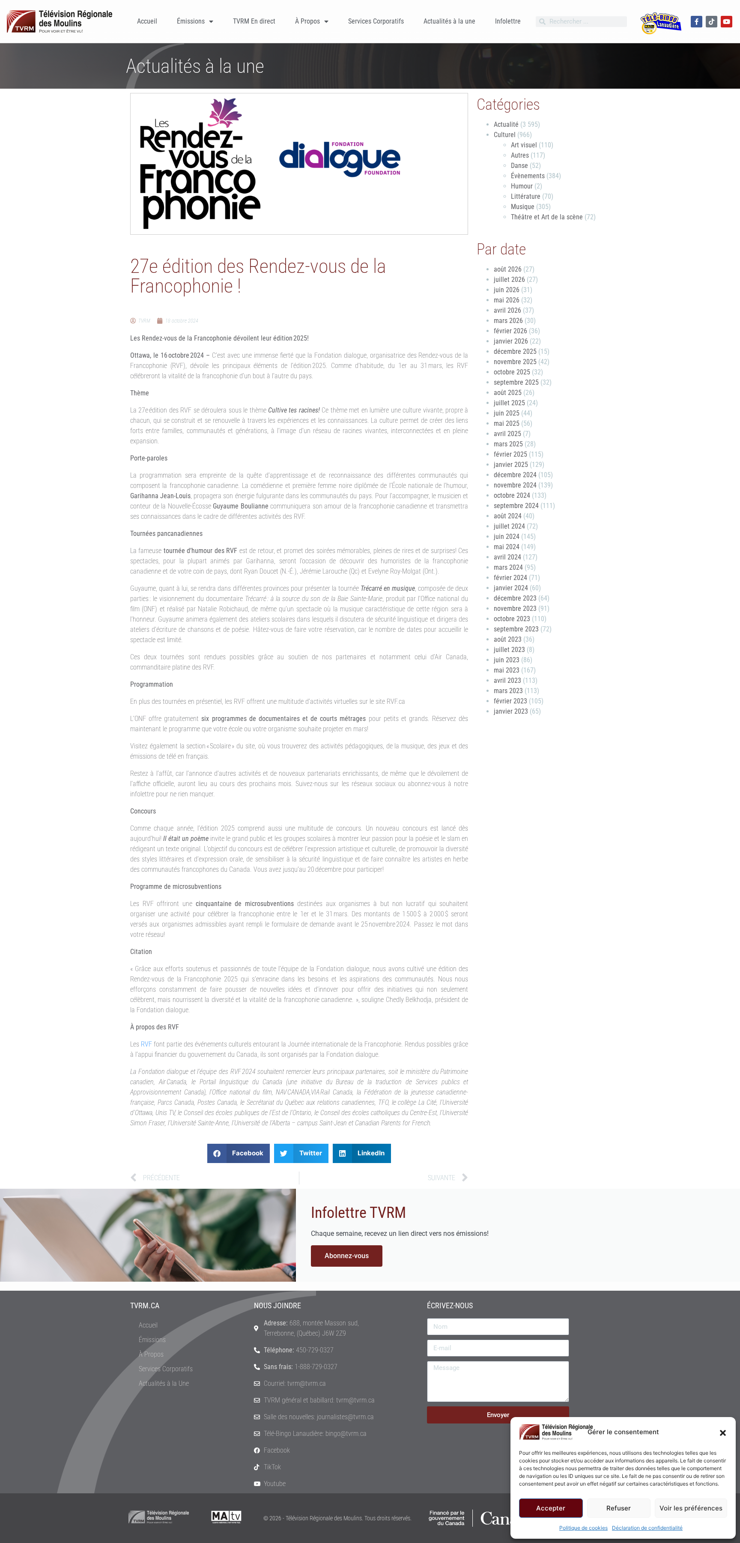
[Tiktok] (711, 21)
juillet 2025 (509, 403)
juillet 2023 (509, 650)
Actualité (506, 124)
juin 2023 (506, 660)
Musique (522, 207)
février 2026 (510, 331)
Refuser (618, 1508)
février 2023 (510, 701)
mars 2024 (508, 567)
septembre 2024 (516, 506)
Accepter (550, 1508)
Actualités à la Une (164, 1383)
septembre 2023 (516, 629)
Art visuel (524, 145)
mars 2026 (508, 321)
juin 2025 (506, 413)
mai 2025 (506, 423)
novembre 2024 (515, 485)
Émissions (191, 21)
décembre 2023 (515, 598)
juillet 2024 (509, 526)
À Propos (307, 21)
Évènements (528, 176)
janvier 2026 (511, 341)
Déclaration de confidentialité (647, 1528)
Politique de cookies (583, 1528)
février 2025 (510, 454)
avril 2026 (507, 310)
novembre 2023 (515, 608)
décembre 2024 (515, 475)
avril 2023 (507, 680)
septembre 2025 (516, 382)
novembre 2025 (515, 362)
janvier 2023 (511, 711)
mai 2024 (506, 547)
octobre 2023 (512, 619)
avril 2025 (507, 434)
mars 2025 (508, 444)
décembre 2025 (515, 351)
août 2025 (508, 393)
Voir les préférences (690, 1508)
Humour (522, 186)
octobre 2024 (512, 495)
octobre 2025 (512, 372)
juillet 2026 (509, 279)
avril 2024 (507, 557)
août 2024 (508, 516)
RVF (147, 1044)
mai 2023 (506, 670)
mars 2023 (508, 691)
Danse (519, 165)
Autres (520, 155)
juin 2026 (506, 290)
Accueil (147, 21)
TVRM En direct (254, 21)
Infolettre (508, 21)
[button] (723, 1432)
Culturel (505, 135)
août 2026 (508, 269)
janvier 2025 (511, 465)
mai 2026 (506, 300)
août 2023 (508, 639)
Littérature (525, 196)
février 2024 (510, 578)
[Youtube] (726, 21)
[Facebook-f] (696, 21)
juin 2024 (506, 536)
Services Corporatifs (376, 21)
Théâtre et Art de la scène (547, 217)
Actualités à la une (449, 21)
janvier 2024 (511, 588)
